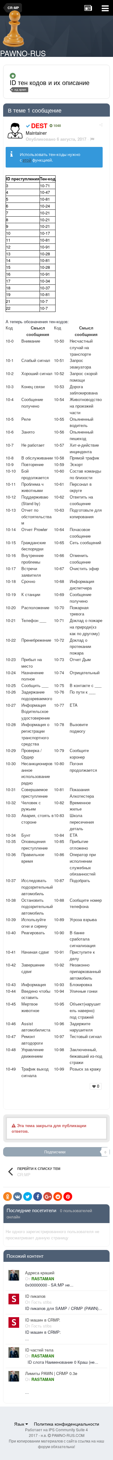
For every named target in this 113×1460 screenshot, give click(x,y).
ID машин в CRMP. (42, 1320)
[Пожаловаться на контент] (92, 139)
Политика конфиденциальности (66, 1424)
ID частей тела (39, 1350)
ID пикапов (35, 1296)
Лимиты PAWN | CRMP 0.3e (51, 1373)
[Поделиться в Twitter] (27, 1196)
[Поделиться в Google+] (47, 1196)
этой (27, 160)
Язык (19, 1424)
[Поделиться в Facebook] (37, 1196)
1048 (56, 125)
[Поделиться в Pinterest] (67, 1196)
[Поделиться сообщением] (101, 125)
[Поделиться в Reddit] (57, 1196)
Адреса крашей (39, 1273)
